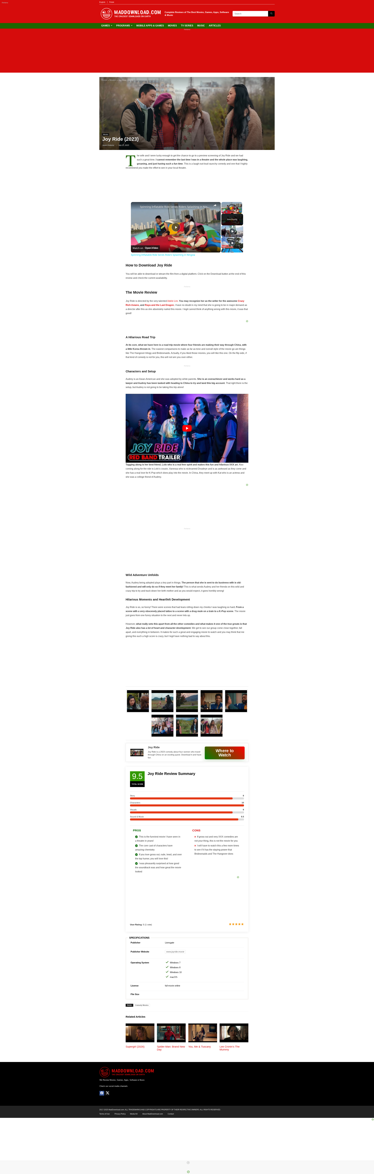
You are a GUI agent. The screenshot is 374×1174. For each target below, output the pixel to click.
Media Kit (133, 1114)
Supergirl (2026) (135, 1046)
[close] (188, 1162)
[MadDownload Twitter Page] (107, 1093)
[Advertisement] (187, 52)
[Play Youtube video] (187, 428)
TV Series (187, 25)
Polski (111, 2)
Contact (171, 1114)
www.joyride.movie (175, 951)
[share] (215, 205)
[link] (135, 207)
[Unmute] (226, 212)
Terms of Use (104, 1114)
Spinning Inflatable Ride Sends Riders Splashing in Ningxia (175, 206)
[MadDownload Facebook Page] (101, 1093)
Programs (123, 25)
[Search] (271, 13)
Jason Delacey (108, 145)
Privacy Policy (120, 1114)
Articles (215, 25)
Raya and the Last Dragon (159, 305)
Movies (172, 25)
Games (105, 25)
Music (201, 25)
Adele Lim (172, 301)
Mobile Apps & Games (150, 25)
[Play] (223, 212)
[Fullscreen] (240, 212)
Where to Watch (225, 752)
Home (104, 80)
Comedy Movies (142, 1005)
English (102, 2)
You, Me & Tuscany (199, 1046)
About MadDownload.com (152, 1114)
